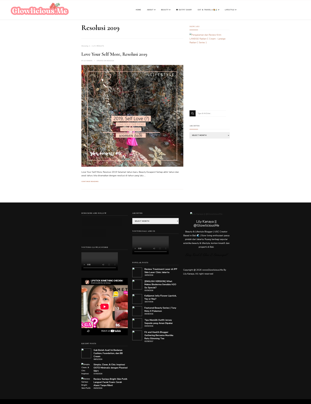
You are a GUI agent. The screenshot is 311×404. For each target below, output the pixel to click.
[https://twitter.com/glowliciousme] (102, 222)
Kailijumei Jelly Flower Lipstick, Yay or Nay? (160, 297)
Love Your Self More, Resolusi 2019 (114, 54)
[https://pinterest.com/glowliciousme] (85, 233)
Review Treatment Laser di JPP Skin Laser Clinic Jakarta (160, 271)
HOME (138, 10)
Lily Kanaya (88, 61)
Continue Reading (90, 181)
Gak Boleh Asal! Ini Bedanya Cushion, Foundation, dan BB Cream (108, 353)
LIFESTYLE (229, 10)
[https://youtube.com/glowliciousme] (85, 222)
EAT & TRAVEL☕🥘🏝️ (207, 10)
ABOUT (150, 10)
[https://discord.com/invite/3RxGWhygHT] (102, 233)
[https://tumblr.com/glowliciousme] (118, 222)
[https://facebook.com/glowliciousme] (110, 222)
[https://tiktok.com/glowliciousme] (93, 233)
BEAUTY (164, 10)
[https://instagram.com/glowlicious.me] (93, 222)
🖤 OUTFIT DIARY (184, 10)
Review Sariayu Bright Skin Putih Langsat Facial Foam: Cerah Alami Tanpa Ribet (110, 382)
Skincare (195, 26)
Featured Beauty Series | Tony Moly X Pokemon (160, 309)
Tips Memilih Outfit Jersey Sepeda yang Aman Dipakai (158, 322)
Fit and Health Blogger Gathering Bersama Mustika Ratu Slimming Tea (158, 335)
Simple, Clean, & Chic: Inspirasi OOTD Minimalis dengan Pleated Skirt (110, 367)
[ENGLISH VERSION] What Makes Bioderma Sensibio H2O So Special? (160, 284)
